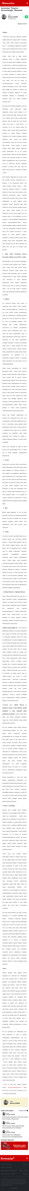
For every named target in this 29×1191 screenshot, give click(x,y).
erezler (25, 1164)
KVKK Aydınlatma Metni (8, 1174)
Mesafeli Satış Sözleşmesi (8, 1171)
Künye (25, 1174)
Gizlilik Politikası (6, 1164)
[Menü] (27, 3)
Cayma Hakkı (23, 1171)
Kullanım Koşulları (6, 1167)
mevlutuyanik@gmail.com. (15, 1087)
